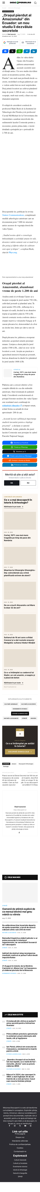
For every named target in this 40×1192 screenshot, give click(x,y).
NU (28, 483)
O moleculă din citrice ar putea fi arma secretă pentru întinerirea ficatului (21, 1023)
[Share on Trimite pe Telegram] (27, 51)
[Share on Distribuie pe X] (12, 51)
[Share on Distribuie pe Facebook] (5, 51)
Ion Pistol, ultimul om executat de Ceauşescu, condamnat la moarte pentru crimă (21, 1049)
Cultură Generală (11, 704)
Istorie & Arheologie (14, 8)
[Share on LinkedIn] (34, 51)
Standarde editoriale (20, 1141)
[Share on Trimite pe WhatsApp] (19, 51)
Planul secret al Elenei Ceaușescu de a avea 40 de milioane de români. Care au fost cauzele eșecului (11, 780)
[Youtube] (25, 1126)
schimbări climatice (11, 405)
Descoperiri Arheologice (26, 764)
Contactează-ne (20, 1151)
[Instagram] (15, 1126)
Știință (24, 718)
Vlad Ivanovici (11, 34)
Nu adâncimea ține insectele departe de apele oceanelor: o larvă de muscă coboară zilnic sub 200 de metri (19, 927)
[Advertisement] (20, 1187)
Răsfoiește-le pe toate (12, 507)
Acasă (4, 8)
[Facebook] (20, 832)
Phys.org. (13, 252)
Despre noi (20, 1137)
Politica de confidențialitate (20, 1144)
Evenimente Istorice (20, 709)
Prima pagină (20, 1134)
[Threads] (30, 1126)
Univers (33, 718)
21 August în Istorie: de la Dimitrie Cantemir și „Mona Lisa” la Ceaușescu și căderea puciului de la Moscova (19, 968)
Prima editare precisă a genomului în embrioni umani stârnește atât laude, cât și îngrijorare (21, 1036)
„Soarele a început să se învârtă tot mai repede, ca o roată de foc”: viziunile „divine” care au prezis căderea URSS (21, 1062)
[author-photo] (20, 804)
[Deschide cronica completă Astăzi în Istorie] (20, 741)
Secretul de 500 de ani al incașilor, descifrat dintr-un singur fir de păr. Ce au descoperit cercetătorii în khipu (29, 780)
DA (12, 483)
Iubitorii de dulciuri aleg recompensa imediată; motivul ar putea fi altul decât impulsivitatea (20, 955)
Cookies (20, 1148)
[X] (20, 1126)
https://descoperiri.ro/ (20, 810)
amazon (14, 764)
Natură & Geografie (11, 718)
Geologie (6, 766)
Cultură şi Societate (28, 704)
